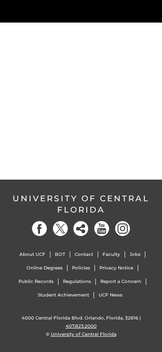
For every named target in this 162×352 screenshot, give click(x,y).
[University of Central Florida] (68, 11)
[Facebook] (39, 228)
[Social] (81, 228)
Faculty (111, 254)
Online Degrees (45, 268)
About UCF (32, 254)
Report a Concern (120, 281)
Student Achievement (63, 295)
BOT (60, 254)
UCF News (110, 295)
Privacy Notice (116, 268)
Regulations (77, 281)
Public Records (36, 281)
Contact (84, 254)
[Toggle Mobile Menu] (153, 10)
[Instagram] (122, 228)
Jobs (135, 254)
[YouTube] (101, 228)
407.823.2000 (81, 326)
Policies (81, 268)
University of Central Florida (81, 204)
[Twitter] (60, 228)
